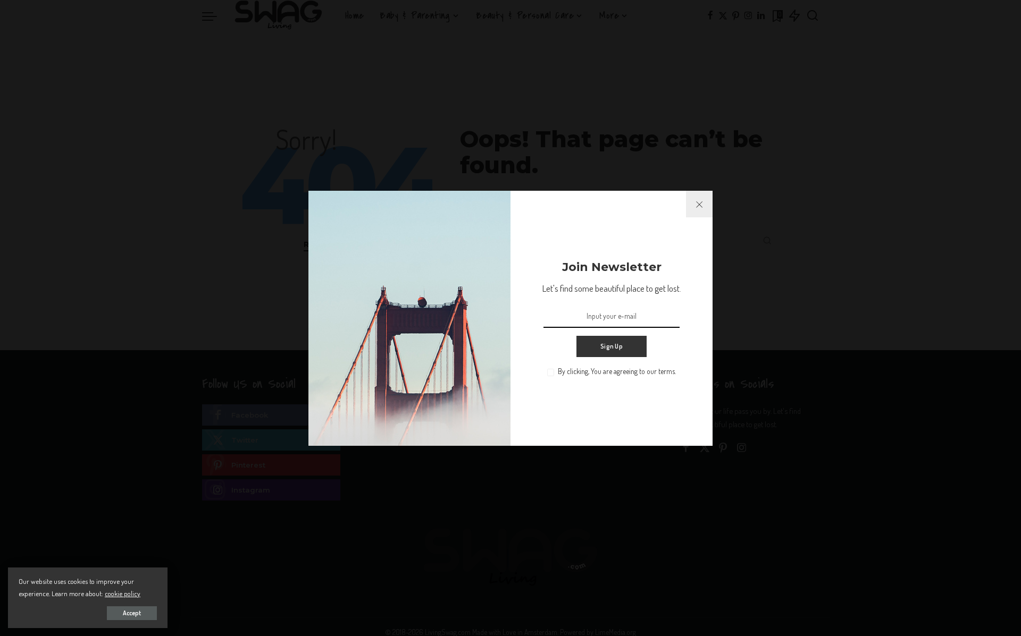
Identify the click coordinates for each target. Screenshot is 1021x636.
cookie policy (122, 593)
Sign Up (611, 346)
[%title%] (699, 204)
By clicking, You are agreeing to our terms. (617, 371)
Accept (132, 613)
